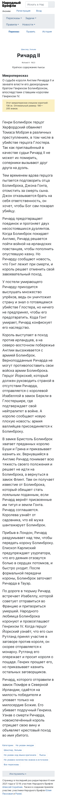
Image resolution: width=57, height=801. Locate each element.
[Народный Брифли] (11, 4)
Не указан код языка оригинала (20, 755)
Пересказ (14, 31)
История (47, 31)
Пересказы (13, 18)
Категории (7, 745)
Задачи (29, 18)
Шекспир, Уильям (28, 49)
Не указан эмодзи (25, 745)
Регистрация (23, 10)
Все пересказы (11, 764)
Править (30, 31)
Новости (27, 24)
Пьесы (42, 755)
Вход (39, 10)
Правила (11, 24)
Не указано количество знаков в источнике (26, 759)
